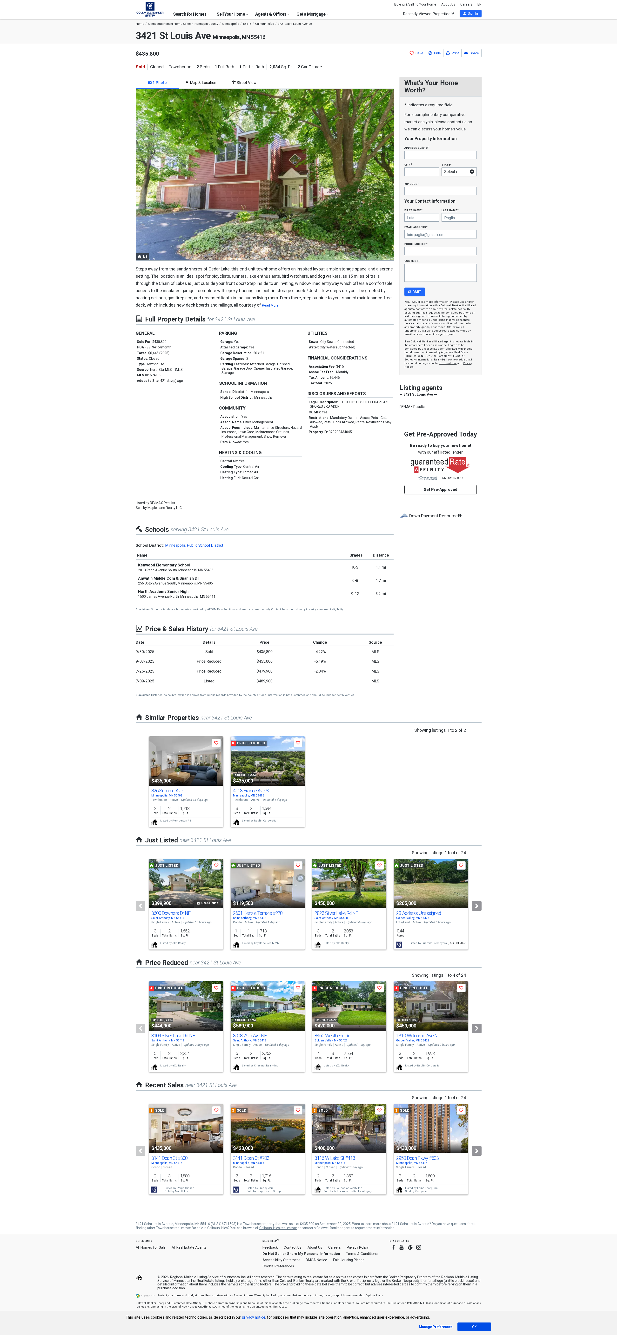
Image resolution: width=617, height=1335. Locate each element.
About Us (448, 4)
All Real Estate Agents (189, 1247)
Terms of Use (448, 363)
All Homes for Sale (151, 1247)
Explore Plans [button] (374, 1295)
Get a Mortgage (311, 14)
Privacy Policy (358, 1247)
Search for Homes (190, 14)
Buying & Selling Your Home (415, 4)
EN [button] (479, 4)
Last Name (450, 210)
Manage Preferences (436, 1327)
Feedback (270, 1247)
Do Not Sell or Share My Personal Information (301, 1254)
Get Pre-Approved (440, 489)
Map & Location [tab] (202, 82)
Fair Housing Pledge (348, 1260)
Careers (466, 4)
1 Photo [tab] (159, 82)
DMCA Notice (316, 1260)
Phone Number (416, 244)
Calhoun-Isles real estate (278, 1228)
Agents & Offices (271, 14)
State (447, 164)
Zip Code (411, 184)
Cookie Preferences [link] (278, 1266)
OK (474, 1327)
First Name (413, 210)
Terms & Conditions (362, 1254)
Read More (270, 305)
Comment (412, 261)
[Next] (477, 906)
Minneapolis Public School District (194, 545)
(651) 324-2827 (456, 943)
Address (416, 147)
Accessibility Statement (281, 1260)
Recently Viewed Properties (427, 14)
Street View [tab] (246, 82)
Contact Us (293, 1247)
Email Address (416, 227)
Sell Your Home (231, 14)
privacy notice (253, 1317)
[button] (471, 13)
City (408, 164)
